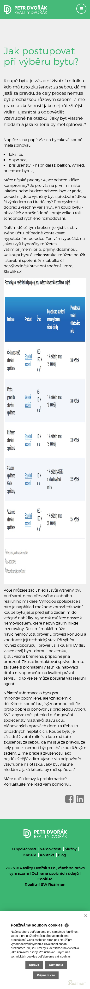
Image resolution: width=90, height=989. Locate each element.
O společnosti (24, 849)
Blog (62, 855)
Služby (71, 849)
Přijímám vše (46, 975)
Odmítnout (56, 965)
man (57, 884)
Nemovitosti (50, 849)
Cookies (45, 878)
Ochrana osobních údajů (55, 873)
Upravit (34, 965)
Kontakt (47, 855)
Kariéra (29, 855)
